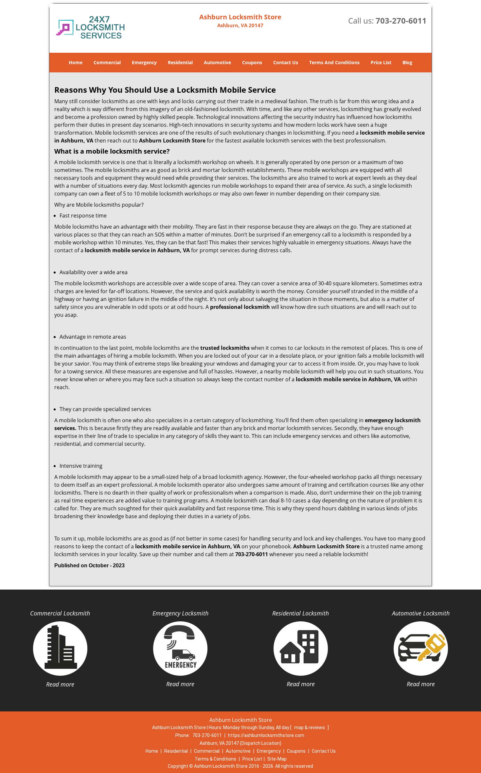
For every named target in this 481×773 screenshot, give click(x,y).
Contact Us (285, 62)
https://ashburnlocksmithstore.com (266, 735)
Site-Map (277, 759)
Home (75, 62)
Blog (407, 62)
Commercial (107, 62)
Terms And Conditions (334, 62)
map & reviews (310, 727)
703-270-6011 (401, 20)
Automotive (217, 62)
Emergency (144, 62)
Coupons (252, 62)
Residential (180, 62)
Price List (381, 62)
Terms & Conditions (215, 759)
